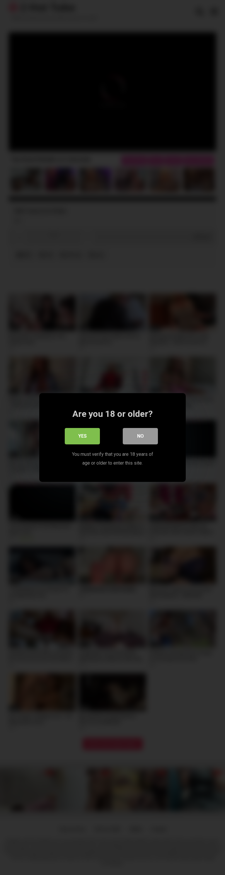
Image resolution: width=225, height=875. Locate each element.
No (140, 436)
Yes (82, 436)
